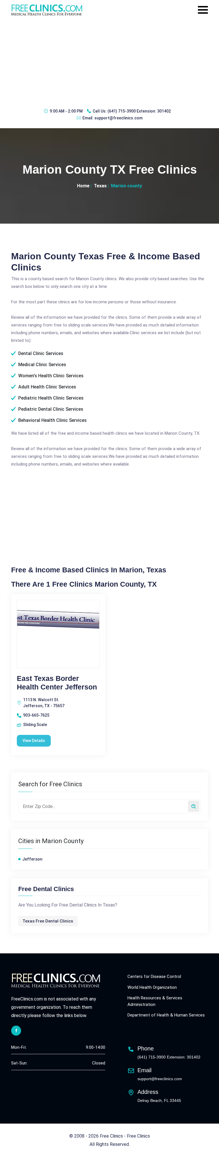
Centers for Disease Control (154, 976)
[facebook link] (16, 1031)
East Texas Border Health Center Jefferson (57, 682)
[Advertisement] (109, 61)
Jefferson (32, 859)
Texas (100, 186)
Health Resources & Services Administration (154, 1001)
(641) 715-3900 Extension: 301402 (139, 111)
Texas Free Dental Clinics (48, 921)
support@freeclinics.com (118, 118)
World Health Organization (152, 987)
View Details (34, 740)
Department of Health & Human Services (166, 1015)
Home (83, 186)
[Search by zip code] (193, 806)
